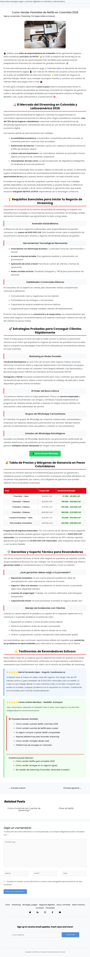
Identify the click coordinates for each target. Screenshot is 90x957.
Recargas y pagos (29, 905)
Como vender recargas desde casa (32, 741)
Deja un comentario (12, 16)
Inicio (7, 905)
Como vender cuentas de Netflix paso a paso (37, 728)
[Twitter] (30, 912)
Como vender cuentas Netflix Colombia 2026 (37, 724)
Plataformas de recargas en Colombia (33, 745)
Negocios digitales (47, 905)
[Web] (74, 874)
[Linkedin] (38, 912)
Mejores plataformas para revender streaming (37, 736)
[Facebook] (52, 912)
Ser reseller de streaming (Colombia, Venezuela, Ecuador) (42, 769)
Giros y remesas (63, 905)
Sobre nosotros (78, 905)
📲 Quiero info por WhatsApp (45, 453)
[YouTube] (60, 912)
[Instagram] (45, 912)
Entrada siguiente (72, 788)
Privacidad (49, 908)
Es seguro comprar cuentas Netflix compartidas (38, 732)
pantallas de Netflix (29, 56)
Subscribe (70, 935)
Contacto (40, 908)
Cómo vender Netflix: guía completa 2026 (35, 761)
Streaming (26, 16)
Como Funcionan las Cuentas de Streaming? (23, 809)
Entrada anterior (17, 788)
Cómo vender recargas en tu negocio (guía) (36, 765)
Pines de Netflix (66, 808)
